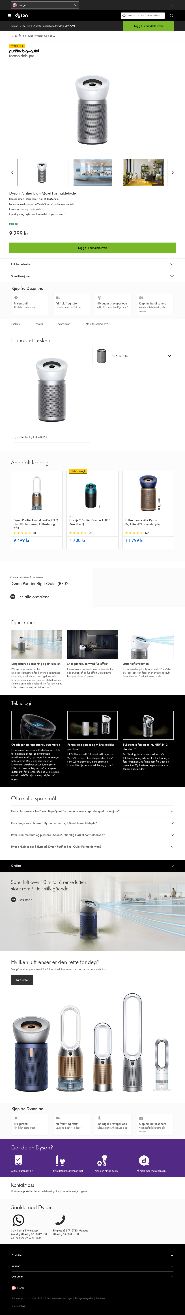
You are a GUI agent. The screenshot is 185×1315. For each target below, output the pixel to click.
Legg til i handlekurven (148, 26)
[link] (30, 597)
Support (16, 1266)
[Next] (173, 172)
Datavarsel (100, 1298)
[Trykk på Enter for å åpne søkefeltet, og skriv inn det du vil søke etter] (143, 15)
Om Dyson (17, 1276)
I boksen (15, 323)
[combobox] (45, 5)
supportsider (26, 1191)
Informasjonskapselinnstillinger (58, 1298)
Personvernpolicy (19, 1298)
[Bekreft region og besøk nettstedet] (172, 5)
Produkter (17, 1255)
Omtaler (39, 323)
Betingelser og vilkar (84, 1298)
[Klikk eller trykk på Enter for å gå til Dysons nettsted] (21, 17)
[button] (133, 356)
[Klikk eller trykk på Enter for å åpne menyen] (9, 15)
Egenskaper (64, 323)
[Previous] (12, 172)
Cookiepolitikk (35, 1298)
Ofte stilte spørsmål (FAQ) (97, 323)
